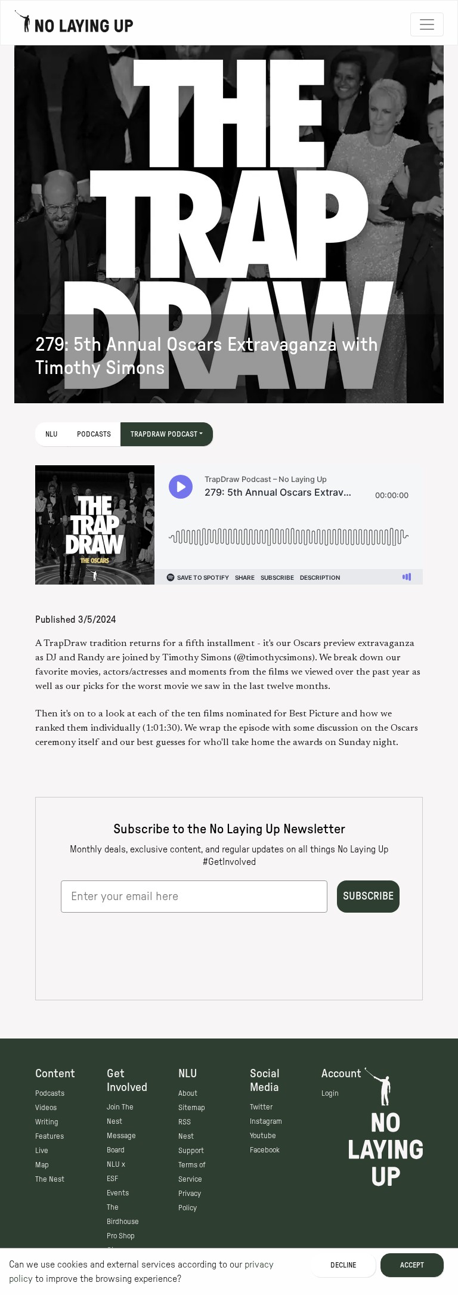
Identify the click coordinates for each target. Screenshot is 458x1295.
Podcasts (94, 434)
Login (330, 1093)
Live (41, 1150)
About (187, 1093)
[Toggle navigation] (427, 24)
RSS (184, 1122)
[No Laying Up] (74, 24)
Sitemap (191, 1107)
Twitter (261, 1107)
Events (118, 1193)
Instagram (266, 1121)
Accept (412, 1265)
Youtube (263, 1135)
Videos (46, 1107)
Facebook (265, 1150)
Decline (343, 1265)
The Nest (49, 1179)
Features (49, 1136)
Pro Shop (121, 1236)
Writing (46, 1122)
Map (42, 1165)
